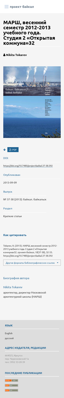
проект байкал (22, 6)
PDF (14, 149)
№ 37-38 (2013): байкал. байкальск (24, 199)
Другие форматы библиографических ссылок (30, 262)
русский (9, 338)
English (8, 333)
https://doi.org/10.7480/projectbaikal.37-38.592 (28, 165)
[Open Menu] (6, 6)
